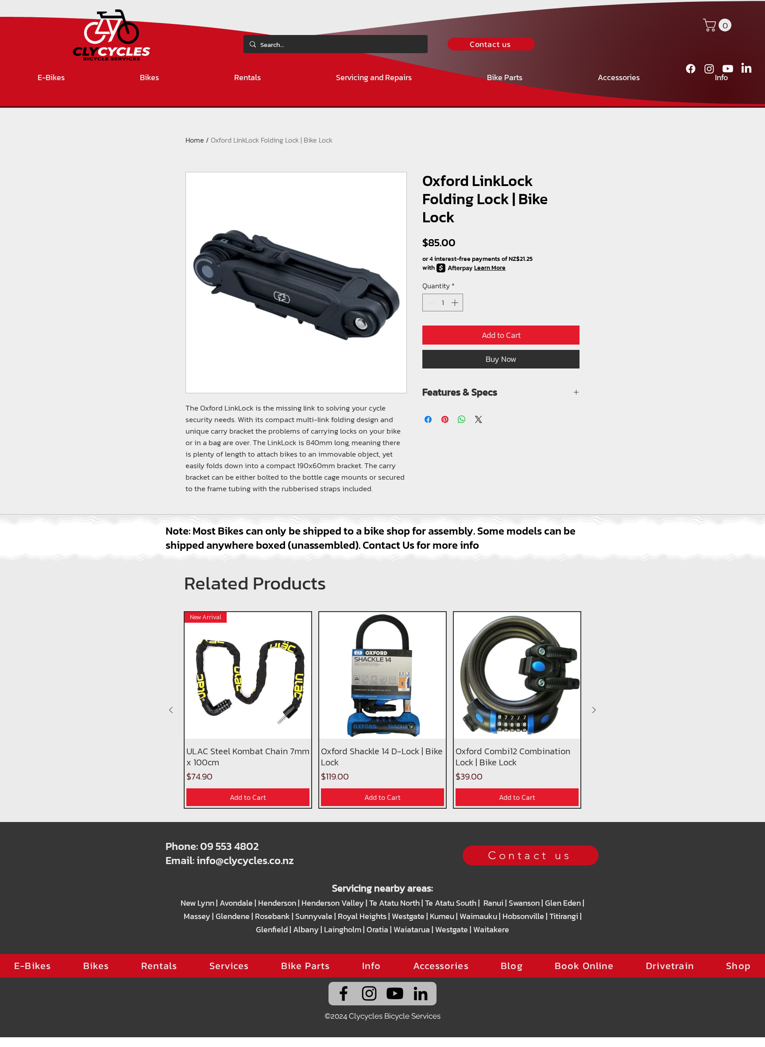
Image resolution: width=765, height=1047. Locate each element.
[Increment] (455, 302)
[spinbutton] (442, 302)
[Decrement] (430, 302)
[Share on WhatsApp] (461, 419)
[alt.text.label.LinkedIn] (746, 68)
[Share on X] (478, 419)
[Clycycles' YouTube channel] (395, 993)
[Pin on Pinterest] (445, 419)
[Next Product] (594, 710)
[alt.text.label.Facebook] (690, 68)
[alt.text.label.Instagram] (709, 68)
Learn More (490, 268)
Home (194, 140)
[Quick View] (382, 675)
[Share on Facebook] (428, 419)
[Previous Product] (171, 710)
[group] (382, 710)
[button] (718, 25)
